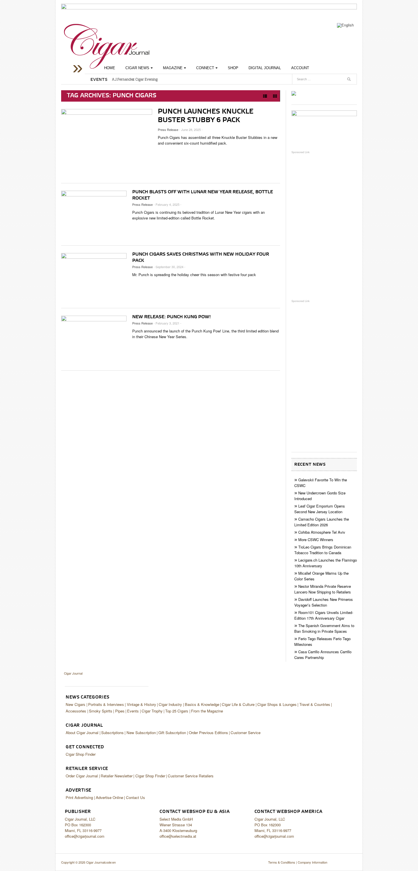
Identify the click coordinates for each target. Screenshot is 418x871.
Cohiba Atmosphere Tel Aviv (321, 532)
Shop (233, 68)
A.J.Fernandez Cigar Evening (135, 79)
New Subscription (141, 732)
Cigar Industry (170, 704)
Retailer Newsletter (117, 775)
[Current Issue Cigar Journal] (293, 93)
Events (133, 711)
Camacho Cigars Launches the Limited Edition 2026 (321, 521)
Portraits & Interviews (106, 704)
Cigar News (137, 68)
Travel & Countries (314, 704)
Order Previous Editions (208, 732)
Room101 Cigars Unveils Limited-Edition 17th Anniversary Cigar (323, 615)
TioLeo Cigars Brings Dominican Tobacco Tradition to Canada (322, 549)
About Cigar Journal (82, 732)
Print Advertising (79, 797)
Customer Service (245, 732)
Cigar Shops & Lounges (277, 704)
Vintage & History (141, 704)
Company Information (312, 862)
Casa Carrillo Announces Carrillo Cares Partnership (322, 654)
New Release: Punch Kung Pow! (171, 317)
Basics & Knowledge (202, 704)
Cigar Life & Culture (238, 704)
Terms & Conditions (281, 862)
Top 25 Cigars (176, 711)
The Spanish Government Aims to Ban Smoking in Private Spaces (324, 628)
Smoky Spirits (100, 711)
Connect (205, 68)
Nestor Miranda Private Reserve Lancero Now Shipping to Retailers (322, 589)
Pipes (120, 711)
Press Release (168, 129)
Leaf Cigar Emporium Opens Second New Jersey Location (319, 508)
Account (300, 68)
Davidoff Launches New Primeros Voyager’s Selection (323, 602)
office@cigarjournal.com (84, 836)
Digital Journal (265, 68)
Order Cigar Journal (82, 775)
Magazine (173, 68)
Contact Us (135, 797)
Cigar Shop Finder (81, 754)
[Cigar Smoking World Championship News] (324, 127)
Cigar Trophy (152, 711)
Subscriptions (112, 732)
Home (109, 68)
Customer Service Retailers (191, 775)
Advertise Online (109, 797)
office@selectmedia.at (178, 836)
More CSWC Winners (315, 539)
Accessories (76, 711)
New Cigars (75, 704)
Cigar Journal (106, 46)
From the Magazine (207, 711)
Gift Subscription (172, 732)
